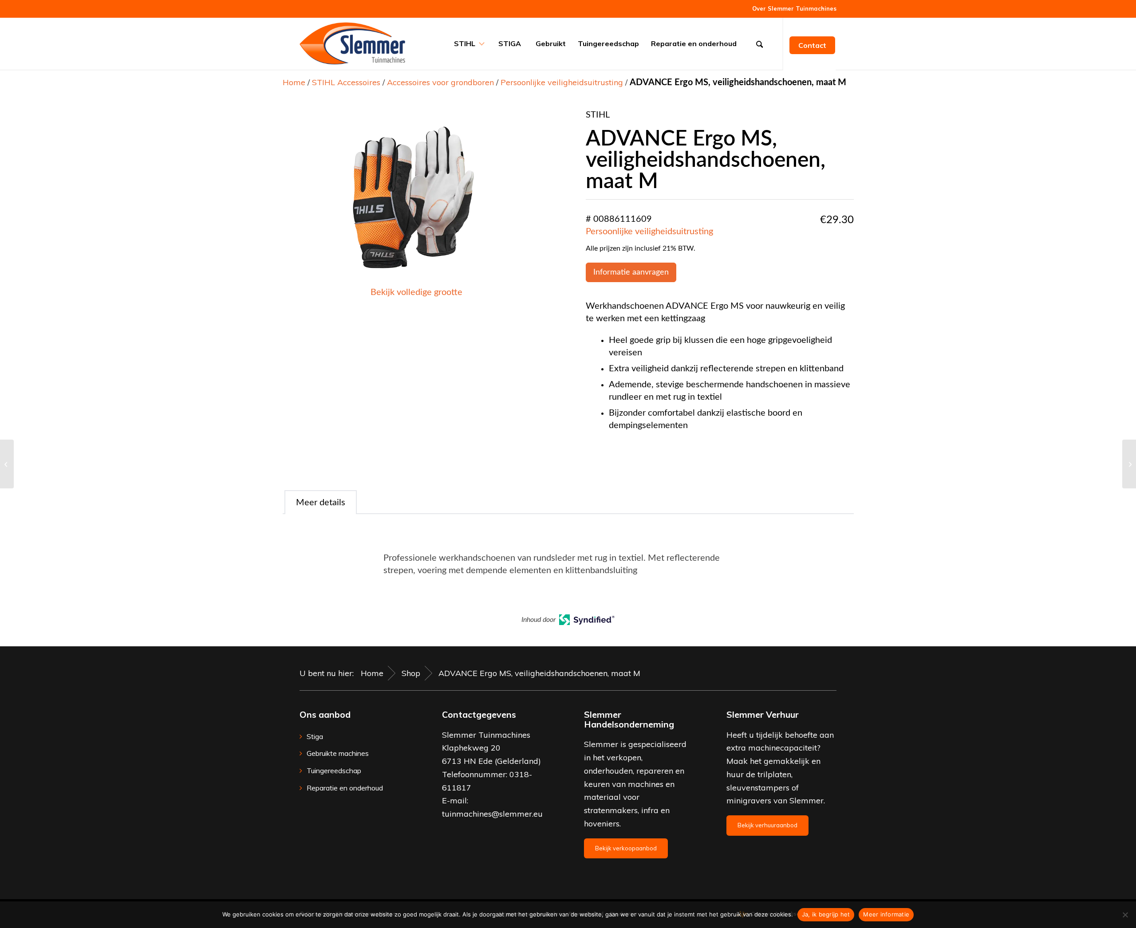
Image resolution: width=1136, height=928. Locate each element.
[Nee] (1124, 914)
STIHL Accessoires (346, 82)
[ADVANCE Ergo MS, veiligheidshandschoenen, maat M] (7, 464)
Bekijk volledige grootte (416, 292)
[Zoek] (762, 43)
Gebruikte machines (338, 753)
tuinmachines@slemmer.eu (492, 814)
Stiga (315, 736)
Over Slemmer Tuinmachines (794, 8)
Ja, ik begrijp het (826, 914)
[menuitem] (792, 8)
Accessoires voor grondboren (440, 82)
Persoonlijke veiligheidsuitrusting (562, 82)
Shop (411, 673)
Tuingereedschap (334, 770)
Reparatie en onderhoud (345, 787)
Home (294, 82)
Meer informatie (886, 914)
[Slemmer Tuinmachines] (352, 43)
